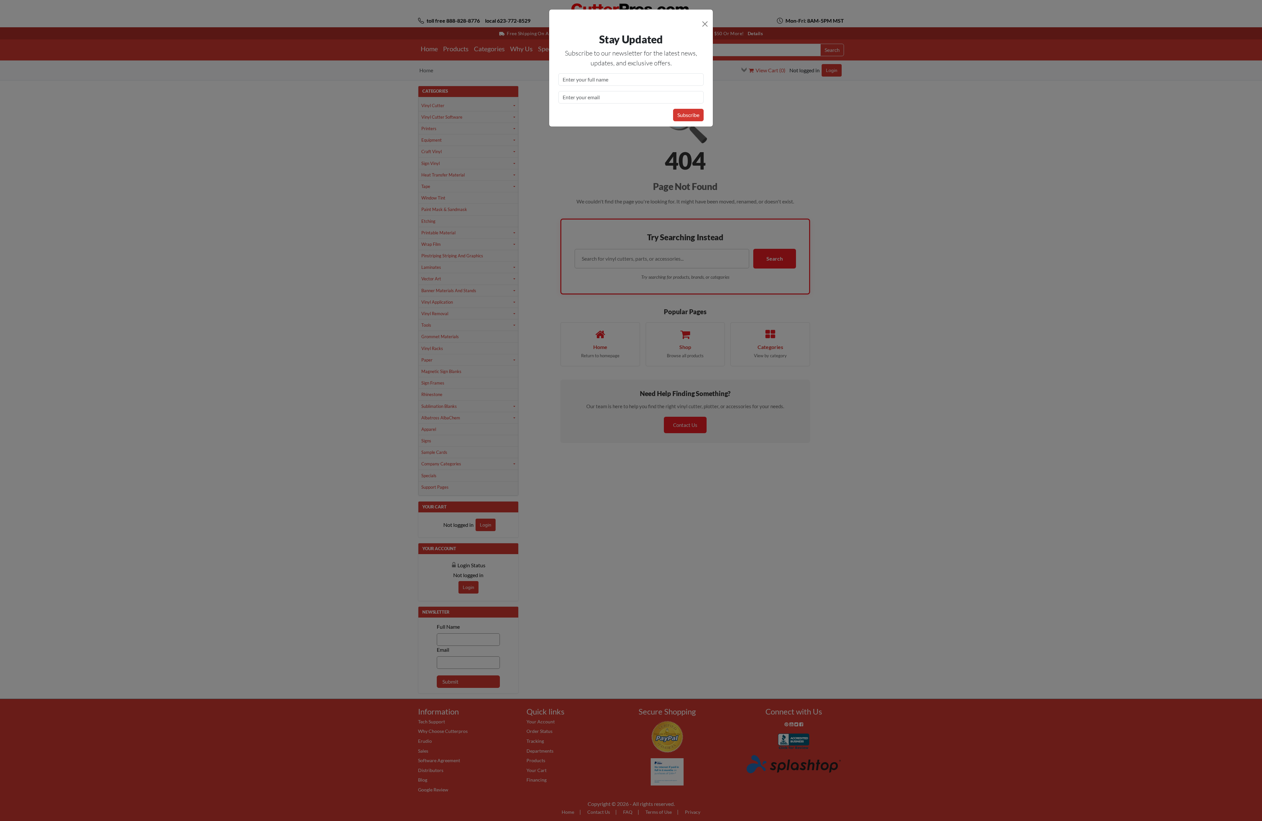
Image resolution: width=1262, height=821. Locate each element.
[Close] (705, 24)
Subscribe (688, 115)
